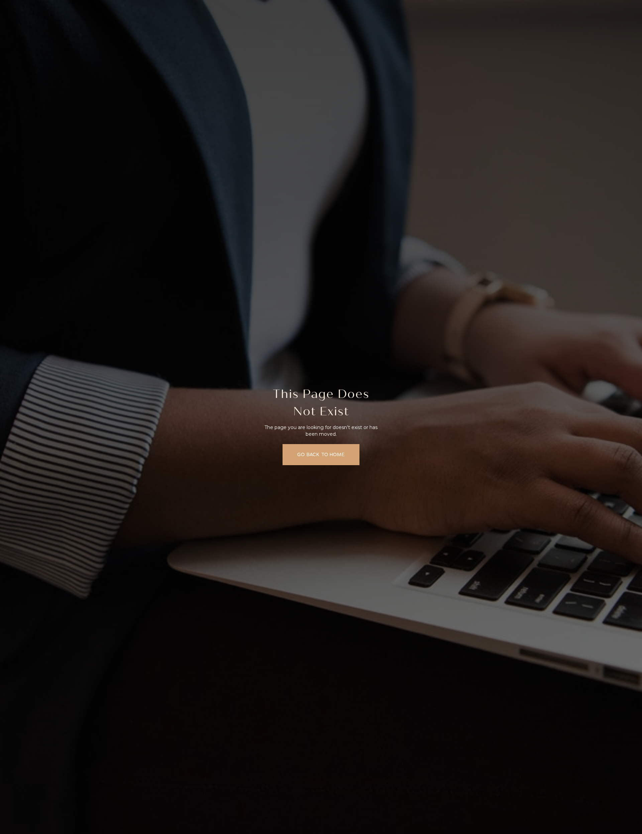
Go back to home (321, 454)
